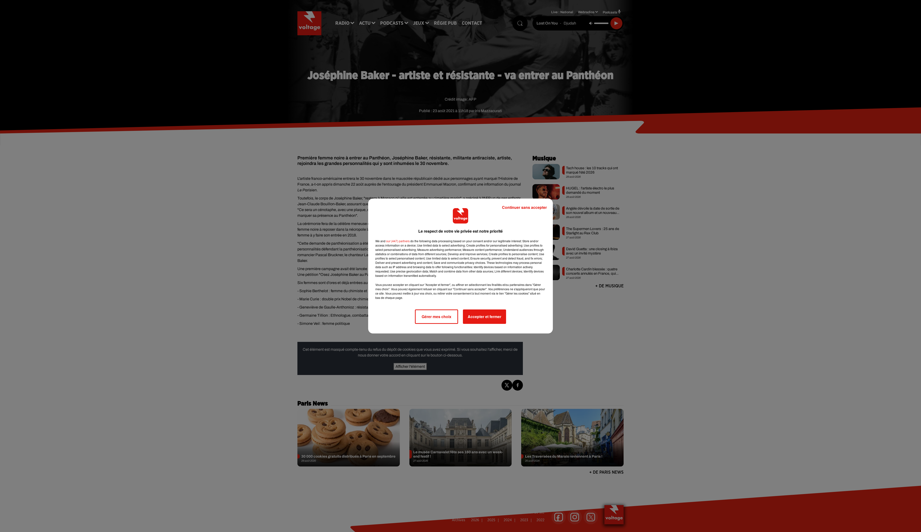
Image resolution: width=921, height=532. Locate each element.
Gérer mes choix (436, 316)
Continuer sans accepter (524, 207)
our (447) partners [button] (398, 241)
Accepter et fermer (484, 316)
